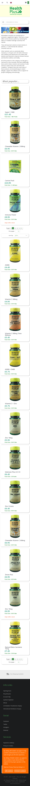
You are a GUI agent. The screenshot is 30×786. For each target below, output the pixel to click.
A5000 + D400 (10, 369)
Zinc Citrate (9, 506)
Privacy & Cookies (8, 746)
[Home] (16, 11)
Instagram (6, 727)
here (23, 767)
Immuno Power (10, 215)
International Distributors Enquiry (12, 709)
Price (16, 235)
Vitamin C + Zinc (11, 403)
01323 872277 (16, 783)
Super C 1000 (9, 112)
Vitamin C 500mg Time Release (13, 334)
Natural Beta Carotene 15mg (13, 648)
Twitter (5, 724)
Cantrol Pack (9, 180)
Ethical (5, 703)
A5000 (7, 265)
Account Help (6, 697)
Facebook (6, 721)
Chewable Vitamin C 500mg (15, 146)
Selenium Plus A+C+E (12, 472)
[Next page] (22, 228)
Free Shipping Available (16, 674)
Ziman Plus (9, 575)
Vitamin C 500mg (11, 299)
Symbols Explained (8, 700)
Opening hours (7, 691)
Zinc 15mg (8, 609)
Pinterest (5, 730)
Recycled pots (7, 694)
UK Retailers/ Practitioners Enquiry (12, 706)
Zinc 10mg (8, 438)
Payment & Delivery (8, 743)
